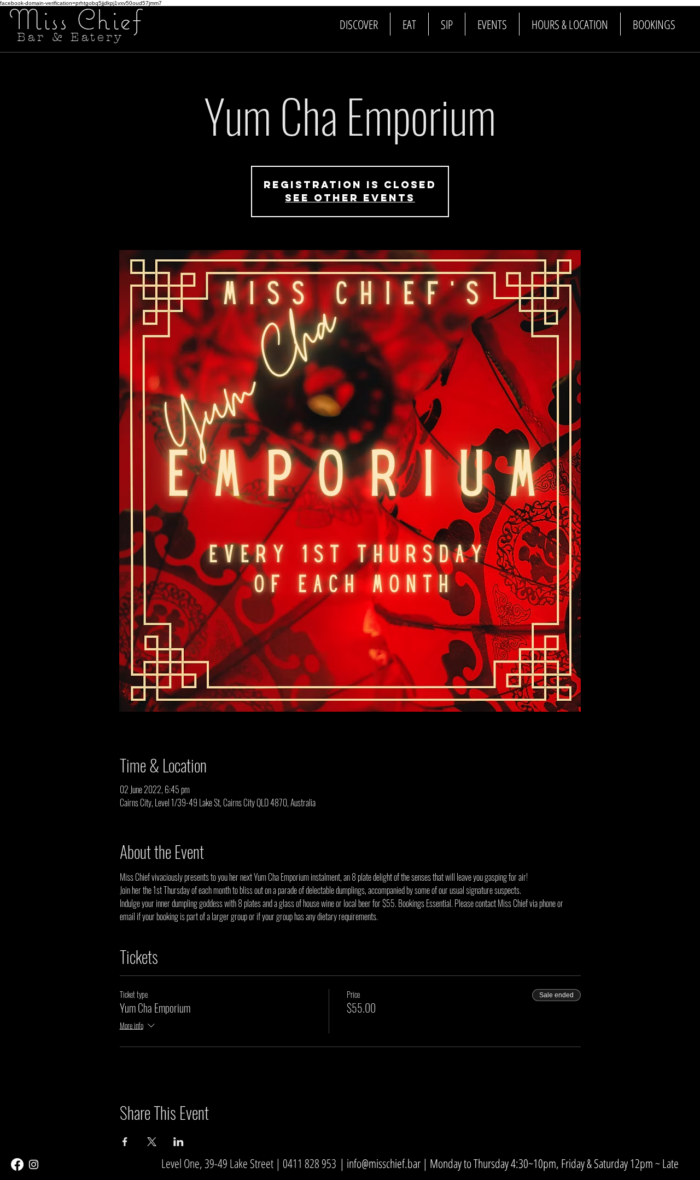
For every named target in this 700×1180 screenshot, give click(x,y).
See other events (350, 197)
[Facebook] (17, 1164)
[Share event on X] (152, 1141)
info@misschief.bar (384, 1163)
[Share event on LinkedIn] (178, 1141)
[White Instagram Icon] (33, 1164)
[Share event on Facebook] (125, 1141)
